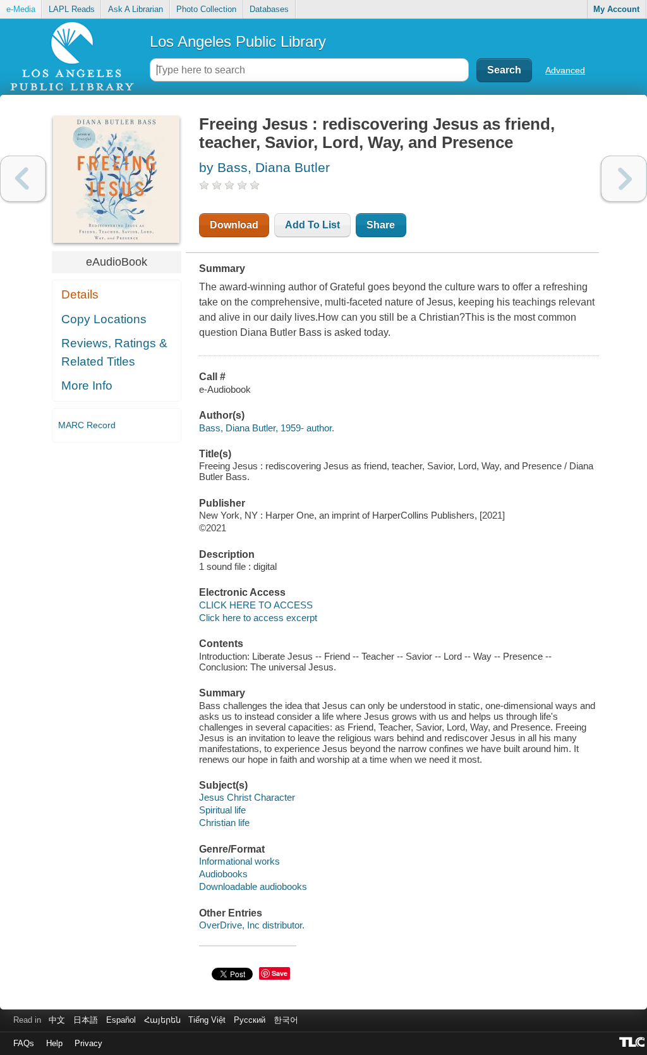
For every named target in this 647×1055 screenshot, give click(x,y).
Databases (269, 9)
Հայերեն (162, 1020)
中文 (57, 1020)
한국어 (286, 1020)
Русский (249, 1020)
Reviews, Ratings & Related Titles (114, 352)
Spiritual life (222, 810)
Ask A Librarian (135, 9)
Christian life (224, 822)
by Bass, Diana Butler (264, 167)
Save (279, 973)
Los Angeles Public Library (238, 41)
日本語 (85, 1020)
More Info (86, 385)
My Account (616, 9)
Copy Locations (104, 319)
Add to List (312, 224)
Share (380, 224)
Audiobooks (223, 873)
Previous (23, 179)
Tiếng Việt (207, 1020)
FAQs (23, 1043)
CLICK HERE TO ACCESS (256, 605)
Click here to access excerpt (258, 617)
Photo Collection (206, 9)
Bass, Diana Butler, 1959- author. (266, 428)
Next (624, 179)
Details (80, 294)
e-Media (20, 9)
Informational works (239, 861)
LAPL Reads (72, 9)
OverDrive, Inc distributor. (252, 925)
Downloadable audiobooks (253, 886)
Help (54, 1043)
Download (234, 224)
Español (121, 1020)
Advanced (565, 70)
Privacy (88, 1043)
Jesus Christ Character (247, 797)
